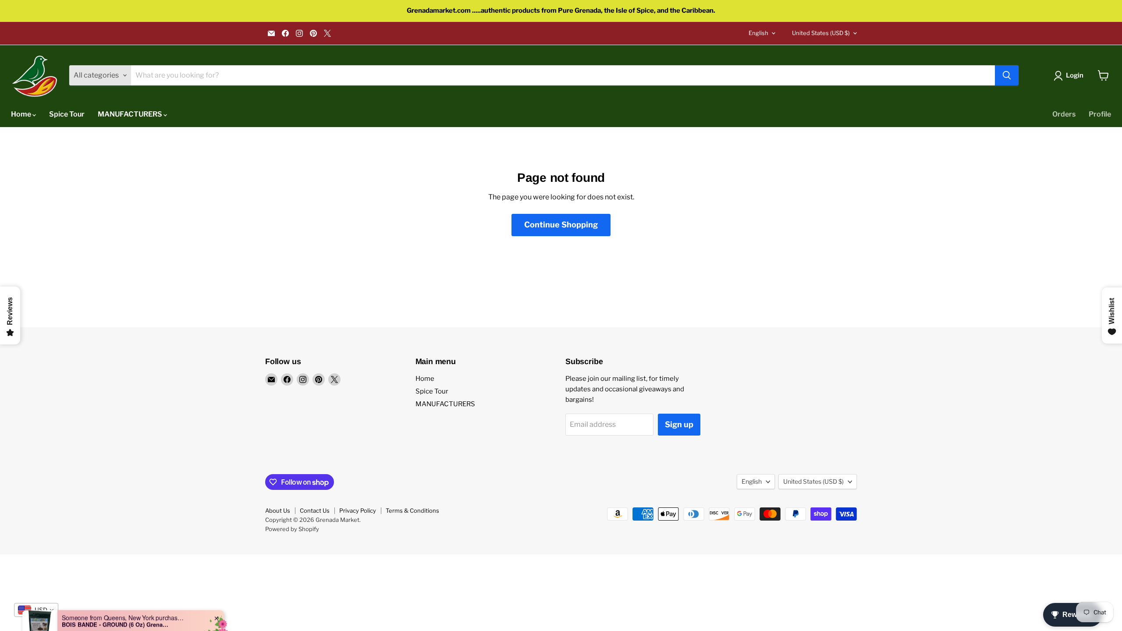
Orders (1064, 114)
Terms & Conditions (412, 510)
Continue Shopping (561, 224)
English (758, 32)
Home (21, 114)
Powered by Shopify (292, 528)
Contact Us (315, 510)
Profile (1100, 114)
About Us (277, 510)
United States (821, 32)
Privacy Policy (357, 510)
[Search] (1007, 75)
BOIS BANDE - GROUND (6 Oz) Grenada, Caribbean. (116, 601)
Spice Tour (67, 114)
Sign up (679, 424)
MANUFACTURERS (130, 114)
